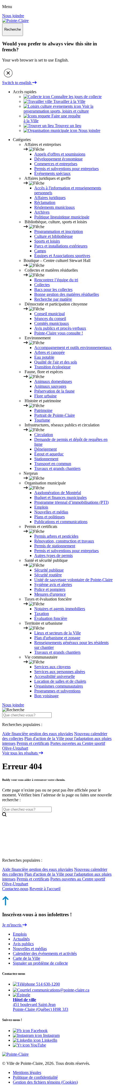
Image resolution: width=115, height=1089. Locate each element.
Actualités (21, 939)
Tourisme (42, 420)
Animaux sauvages (50, 386)
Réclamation (44, 202)
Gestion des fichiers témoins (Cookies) (45, 1082)
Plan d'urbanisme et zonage (57, 637)
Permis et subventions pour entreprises (66, 168)
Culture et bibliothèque (53, 236)
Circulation (43, 434)
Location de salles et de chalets (60, 681)
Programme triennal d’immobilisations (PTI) (71, 502)
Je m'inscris (12, 925)
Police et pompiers (49, 589)
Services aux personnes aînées (59, 671)
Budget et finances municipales (60, 497)
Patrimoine (43, 410)
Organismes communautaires (58, 686)
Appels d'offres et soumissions (59, 154)
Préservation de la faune (54, 391)
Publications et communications (60, 521)
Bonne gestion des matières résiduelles (66, 294)
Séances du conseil (50, 318)
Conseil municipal (49, 313)
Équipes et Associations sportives (62, 255)
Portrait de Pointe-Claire (54, 415)
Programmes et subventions (57, 691)
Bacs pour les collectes (53, 289)
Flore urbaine (45, 396)
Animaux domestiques (53, 381)
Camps (40, 251)
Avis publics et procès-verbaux (60, 328)
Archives (41, 212)
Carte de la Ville (26, 958)
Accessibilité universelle (54, 676)
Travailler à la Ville (68, 101)
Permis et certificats (33, 743)
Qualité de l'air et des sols (55, 362)
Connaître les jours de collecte (76, 96)
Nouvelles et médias (51, 512)
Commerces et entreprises (55, 163)
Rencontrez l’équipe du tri (56, 280)
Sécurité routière (48, 575)
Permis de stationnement (54, 546)
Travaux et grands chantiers (57, 468)
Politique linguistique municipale (61, 217)
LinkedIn (49, 1040)
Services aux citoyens (52, 666)
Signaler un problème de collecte (40, 963)
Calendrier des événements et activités (45, 953)
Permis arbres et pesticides (56, 536)
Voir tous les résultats (20, 753)
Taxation (41, 613)
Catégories (22, 139)
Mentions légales (27, 1072)
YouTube (38, 1045)
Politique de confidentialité (35, 1077)
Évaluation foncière (50, 618)
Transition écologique (52, 367)
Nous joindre (13, 15)
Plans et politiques (49, 517)
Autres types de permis (53, 555)
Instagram (51, 1035)
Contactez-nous (15, 888)
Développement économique (58, 159)
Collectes (42, 284)
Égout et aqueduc (49, 454)
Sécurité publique (49, 570)
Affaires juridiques (50, 197)
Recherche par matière (53, 299)
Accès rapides (24, 91)
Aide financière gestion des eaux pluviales (37, 733)
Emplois (41, 507)
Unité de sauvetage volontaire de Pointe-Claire (73, 579)
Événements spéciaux (52, 173)
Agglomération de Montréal (57, 492)
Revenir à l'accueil (44, 888)
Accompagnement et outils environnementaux (73, 347)
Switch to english (17, 82)
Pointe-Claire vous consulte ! (58, 333)
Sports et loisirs (47, 241)
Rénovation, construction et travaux (64, 541)
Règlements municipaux (54, 207)
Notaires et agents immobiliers (59, 608)
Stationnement (46, 459)
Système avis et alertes (53, 584)
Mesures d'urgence (50, 594)
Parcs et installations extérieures (60, 246)
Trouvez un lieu (67, 125)
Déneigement (45, 449)
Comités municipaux (51, 323)
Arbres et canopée (49, 352)
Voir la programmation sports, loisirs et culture (58, 108)
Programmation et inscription (58, 231)
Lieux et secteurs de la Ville (57, 633)
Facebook (39, 1030)
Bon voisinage (46, 695)
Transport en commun (52, 463)
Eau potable (44, 357)
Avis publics (23, 943)
